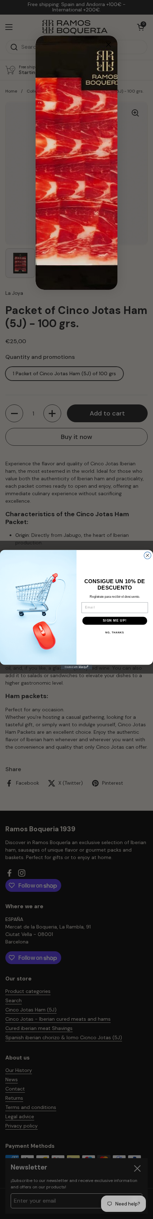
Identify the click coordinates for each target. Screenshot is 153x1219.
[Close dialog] (147, 555)
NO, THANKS (114, 632)
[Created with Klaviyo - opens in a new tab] (76, 667)
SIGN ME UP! (115, 620)
